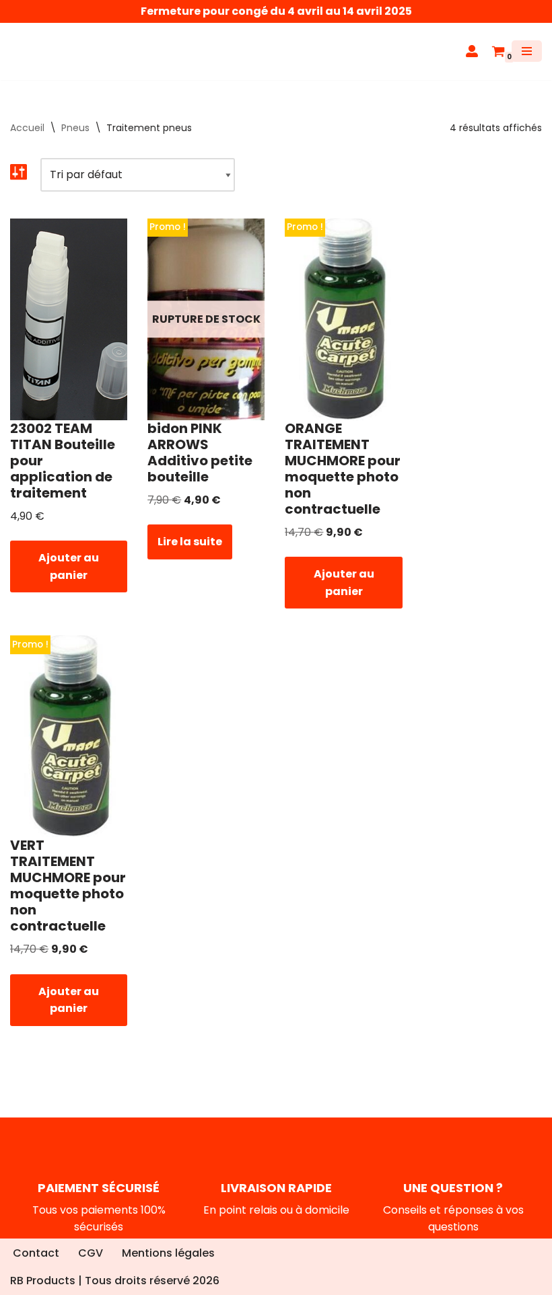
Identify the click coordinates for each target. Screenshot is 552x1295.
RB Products (42, 1281)
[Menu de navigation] (527, 58)
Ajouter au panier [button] (68, 579)
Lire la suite (190, 555)
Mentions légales (168, 1253)
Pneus (75, 140)
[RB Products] (50, 58)
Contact (36, 1253)
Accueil (27, 140)
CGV (90, 1253)
